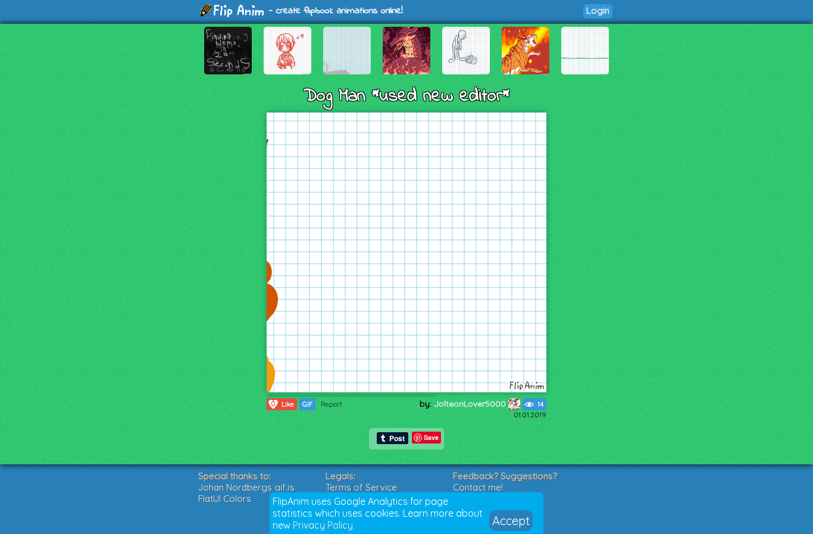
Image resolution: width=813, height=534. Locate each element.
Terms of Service (361, 487)
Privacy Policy (323, 525)
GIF (307, 404)
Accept (511, 520)
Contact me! (478, 487)
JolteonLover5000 (471, 403)
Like (282, 403)
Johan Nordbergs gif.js (246, 487)
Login (597, 10)
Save (431, 437)
